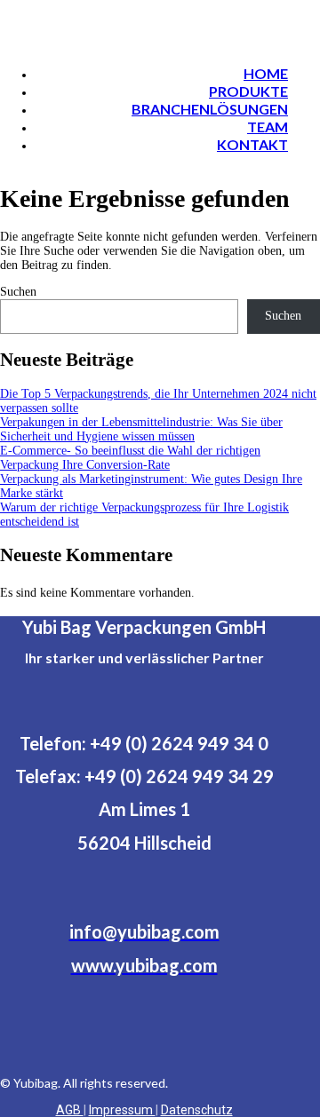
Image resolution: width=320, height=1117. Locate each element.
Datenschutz (197, 1110)
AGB (70, 1110)
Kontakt (252, 144)
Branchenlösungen (210, 108)
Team (267, 126)
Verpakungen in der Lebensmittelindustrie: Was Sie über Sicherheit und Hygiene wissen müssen (141, 429)
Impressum (122, 1110)
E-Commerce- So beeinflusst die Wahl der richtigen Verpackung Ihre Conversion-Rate (130, 457)
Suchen (18, 291)
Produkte (248, 91)
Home (266, 73)
